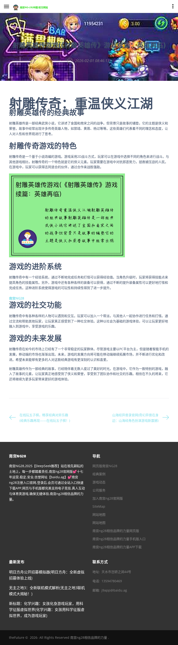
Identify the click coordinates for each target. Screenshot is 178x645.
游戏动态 (98, 482)
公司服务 (98, 490)
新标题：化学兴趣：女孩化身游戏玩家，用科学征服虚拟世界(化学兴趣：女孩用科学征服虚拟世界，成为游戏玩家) (46, 609)
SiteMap (98, 506)
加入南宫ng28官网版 (107, 498)
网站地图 (98, 514)
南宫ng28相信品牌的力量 (88, 637)
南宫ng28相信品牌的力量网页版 (115, 531)
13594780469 (112, 581)
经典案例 (98, 474)
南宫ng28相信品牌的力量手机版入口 (119, 539)
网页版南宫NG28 (104, 466)
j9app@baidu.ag (114, 590)
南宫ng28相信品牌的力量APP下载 (117, 547)
